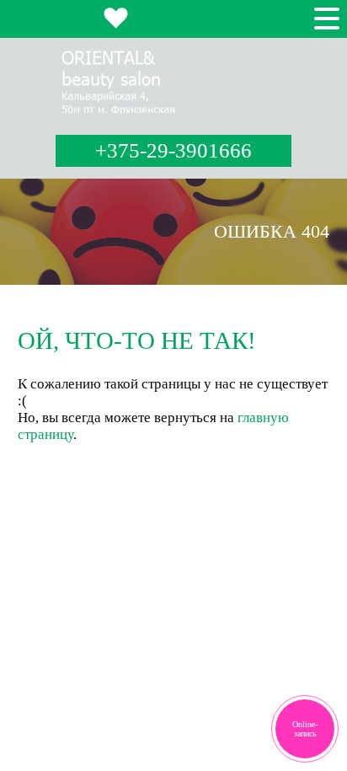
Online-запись (305, 729)
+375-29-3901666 (173, 150)
